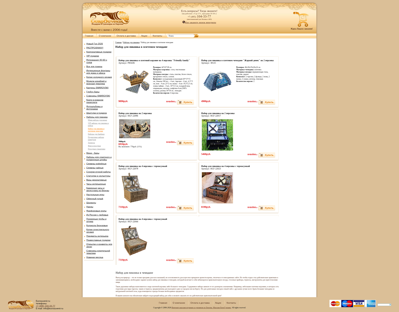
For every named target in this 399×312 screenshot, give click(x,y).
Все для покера (94, 66)
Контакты (157, 35)
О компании (105, 35)
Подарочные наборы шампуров (96, 138)
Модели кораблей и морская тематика (96, 82)
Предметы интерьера (97, 236)
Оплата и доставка (126, 35)
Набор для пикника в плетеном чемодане (96, 130)
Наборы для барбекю (96, 134)
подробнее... (171, 101)
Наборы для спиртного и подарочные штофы (99, 158)
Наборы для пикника (97, 117)
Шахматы (91, 202)
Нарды (89, 206)
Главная (89, 35)
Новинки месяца (94, 257)
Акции (144, 35)
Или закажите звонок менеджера (200, 22)
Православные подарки (98, 240)
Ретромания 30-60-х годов (96, 61)
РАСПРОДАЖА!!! (94, 47)
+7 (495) (45, 306)
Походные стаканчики (96, 149)
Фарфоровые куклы (96, 211)
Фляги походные (94, 146)
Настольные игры (95, 194)
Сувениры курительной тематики (98, 251)
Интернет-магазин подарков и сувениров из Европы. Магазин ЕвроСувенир (201, 308)
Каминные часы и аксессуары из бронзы (97, 189)
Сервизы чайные (94, 167)
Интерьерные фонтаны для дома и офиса (98, 71)
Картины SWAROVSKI (97, 87)
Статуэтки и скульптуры (98, 176)
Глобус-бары (92, 91)
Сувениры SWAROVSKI (98, 96)
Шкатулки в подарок (96, 113)
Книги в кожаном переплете (94, 101)
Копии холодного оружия (99, 77)
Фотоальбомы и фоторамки (94, 107)
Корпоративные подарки (98, 52)
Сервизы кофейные (96, 163)
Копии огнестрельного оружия (97, 230)
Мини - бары (92, 153)
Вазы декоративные (96, 180)
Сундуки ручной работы (98, 172)
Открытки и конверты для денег (99, 245)
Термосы (91, 143)
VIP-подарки (92, 56)
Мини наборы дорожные (97, 120)
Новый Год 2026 (94, 43)
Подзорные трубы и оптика (96, 220)
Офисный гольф (94, 198)
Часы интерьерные (96, 184)
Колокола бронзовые (97, 225)
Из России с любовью (97, 215)
